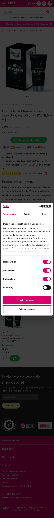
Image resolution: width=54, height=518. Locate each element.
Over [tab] (44, 214)
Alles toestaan (27, 300)
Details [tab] (27, 214)
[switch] (47, 270)
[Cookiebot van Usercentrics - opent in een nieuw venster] (39, 206)
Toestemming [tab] (9, 214)
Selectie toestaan (27, 309)
